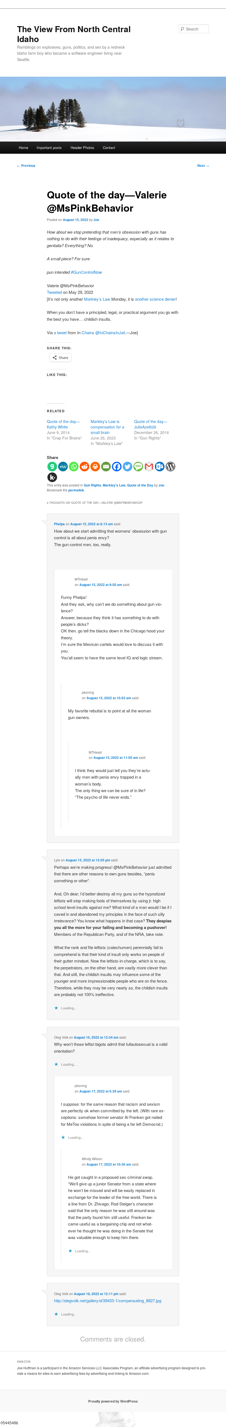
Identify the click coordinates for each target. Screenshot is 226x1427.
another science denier (155, 299)
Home (23, 147)
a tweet (60, 332)
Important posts (49, 147)
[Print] (95, 466)
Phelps (59, 523)
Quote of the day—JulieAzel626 (150, 424)
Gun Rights (92, 485)
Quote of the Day (140, 485)
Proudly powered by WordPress (113, 1401)
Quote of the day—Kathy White (63, 424)
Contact (109, 147)
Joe (96, 219)
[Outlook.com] (160, 466)
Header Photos (82, 147)
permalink (76, 490)
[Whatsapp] (74, 466)
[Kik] (52, 477)
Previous (26, 165)
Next (203, 165)
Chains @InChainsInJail (103, 332)
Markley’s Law (97, 299)
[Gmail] (149, 466)
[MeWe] (63, 466)
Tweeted (54, 292)
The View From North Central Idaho (74, 34)
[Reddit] (84, 466)
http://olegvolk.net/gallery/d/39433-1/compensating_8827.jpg (107, 1300)
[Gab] (52, 466)
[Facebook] (117, 466)
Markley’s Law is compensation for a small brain (107, 427)
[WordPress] (170, 466)
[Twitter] (127, 466)
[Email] (106, 466)
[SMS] (138, 466)
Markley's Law (114, 485)
